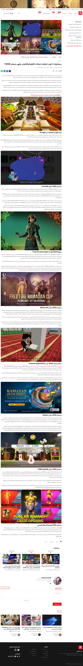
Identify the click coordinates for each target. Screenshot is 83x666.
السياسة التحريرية (45, 657)
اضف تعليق (57, 604)
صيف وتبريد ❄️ (58, 9)
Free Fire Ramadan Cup (7, 254)
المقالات (54, 57)
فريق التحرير (34, 649)
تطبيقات (58, 13)
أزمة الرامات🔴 (52, 9)
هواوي (57, 541)
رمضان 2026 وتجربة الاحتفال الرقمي (74, 46)
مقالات (70, 13)
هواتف (46, 655)
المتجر (39, 13)
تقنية (59, 60)
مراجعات (64, 13)
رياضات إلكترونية (46, 13)
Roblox (36, 418)
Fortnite (18, 191)
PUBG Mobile (53, 472)
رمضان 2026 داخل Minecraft (75, 33)
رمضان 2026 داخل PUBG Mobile (74, 43)
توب (53, 13)
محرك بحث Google (34, 135)
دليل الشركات (33, 653)
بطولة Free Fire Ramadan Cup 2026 (73, 30)
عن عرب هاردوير (45, 649)
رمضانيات (56, 548)
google (51, 541)
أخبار (75, 13)
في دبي (41, 205)
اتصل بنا (46, 651)
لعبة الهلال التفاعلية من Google (74, 24)
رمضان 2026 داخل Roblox (76, 40)
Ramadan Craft (38, 322)
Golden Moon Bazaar (26, 474)
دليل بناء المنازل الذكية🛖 (66, 9)
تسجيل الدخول (6, 13)
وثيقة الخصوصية (33, 651)
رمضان (25, 87)
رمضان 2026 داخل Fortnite (75, 27)
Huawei (48, 366)
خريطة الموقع (45, 653)
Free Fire (27, 268)
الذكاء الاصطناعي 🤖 (75, 9)
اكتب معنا (34, 655)
